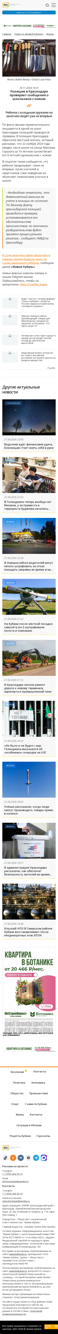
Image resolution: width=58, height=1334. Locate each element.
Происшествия (38, 1093)
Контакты (40, 1071)
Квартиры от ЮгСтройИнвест (29, 12)
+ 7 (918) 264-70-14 (12, 1174)
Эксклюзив (17, 1072)
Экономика (38, 1082)
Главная (7, 33)
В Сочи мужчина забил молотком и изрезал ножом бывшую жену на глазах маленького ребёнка (26, 259)
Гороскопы (13, 403)
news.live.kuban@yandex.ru (16, 1201)
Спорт (15, 1104)
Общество (17, 1093)
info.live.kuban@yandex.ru (15, 1181)
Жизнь (50, 33)
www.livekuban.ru (18, 1254)
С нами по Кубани (36, 1104)
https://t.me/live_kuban (33, 284)
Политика (19, 1082)
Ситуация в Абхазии (29, 1125)
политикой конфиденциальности (22, 1313)
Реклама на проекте (15, 1166)
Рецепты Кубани (20, 1136)
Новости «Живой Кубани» (29, 33)
